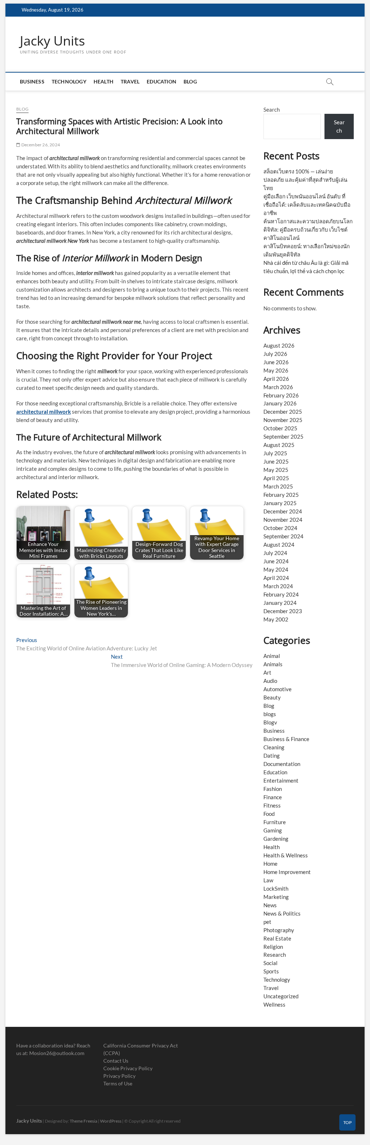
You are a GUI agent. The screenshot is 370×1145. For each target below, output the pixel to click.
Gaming (272, 830)
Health (103, 81)
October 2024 (280, 528)
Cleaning (273, 747)
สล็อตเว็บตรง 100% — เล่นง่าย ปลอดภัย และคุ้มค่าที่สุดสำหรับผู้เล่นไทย (305, 179)
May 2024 (275, 569)
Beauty (272, 697)
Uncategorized (280, 996)
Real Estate (277, 938)
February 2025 (281, 494)
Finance (272, 797)
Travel (130, 81)
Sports (271, 971)
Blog (190, 81)
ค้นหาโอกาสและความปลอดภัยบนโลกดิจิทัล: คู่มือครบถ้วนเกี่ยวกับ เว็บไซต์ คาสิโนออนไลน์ (308, 229)
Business (32, 81)
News (270, 905)
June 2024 (276, 561)
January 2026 (280, 403)
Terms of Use (117, 1083)
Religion (273, 946)
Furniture (274, 822)
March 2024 (278, 586)
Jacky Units (52, 41)
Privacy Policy (119, 1076)
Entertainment (280, 780)
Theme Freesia (83, 1121)
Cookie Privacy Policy (127, 1068)
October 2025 (280, 428)
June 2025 (276, 461)
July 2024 (275, 553)
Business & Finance (286, 739)
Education (161, 81)
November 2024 (282, 519)
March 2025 (278, 486)
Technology (69, 81)
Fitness (272, 805)
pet (267, 921)
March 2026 (278, 387)
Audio (270, 680)
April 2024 (276, 577)
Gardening (275, 838)
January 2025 (280, 503)
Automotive (277, 689)
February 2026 (281, 395)
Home (270, 863)
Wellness (274, 1004)
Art (267, 672)
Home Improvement (287, 872)
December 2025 (282, 411)
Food (269, 813)
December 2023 (282, 611)
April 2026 (276, 378)
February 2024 (281, 594)
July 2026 (275, 353)
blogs (269, 714)
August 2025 (278, 445)
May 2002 (275, 619)
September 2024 (283, 536)
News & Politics (282, 913)
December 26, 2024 (40, 144)
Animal (271, 656)
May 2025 (275, 469)
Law (268, 880)
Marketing (276, 897)
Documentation (281, 764)
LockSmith (275, 888)
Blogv (270, 722)
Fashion (272, 788)
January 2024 (280, 602)
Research (274, 954)
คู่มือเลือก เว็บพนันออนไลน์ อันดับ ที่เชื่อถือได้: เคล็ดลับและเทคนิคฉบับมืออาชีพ (306, 204)
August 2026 (278, 345)
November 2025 (282, 420)
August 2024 (278, 544)
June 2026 (276, 362)
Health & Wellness (285, 855)
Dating (271, 755)
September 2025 (283, 436)
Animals (273, 664)
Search (271, 109)
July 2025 (275, 453)
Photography (278, 930)
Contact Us (115, 1061)
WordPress (110, 1121)
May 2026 (275, 370)
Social (270, 963)
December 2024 (282, 511)
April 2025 (276, 478)
